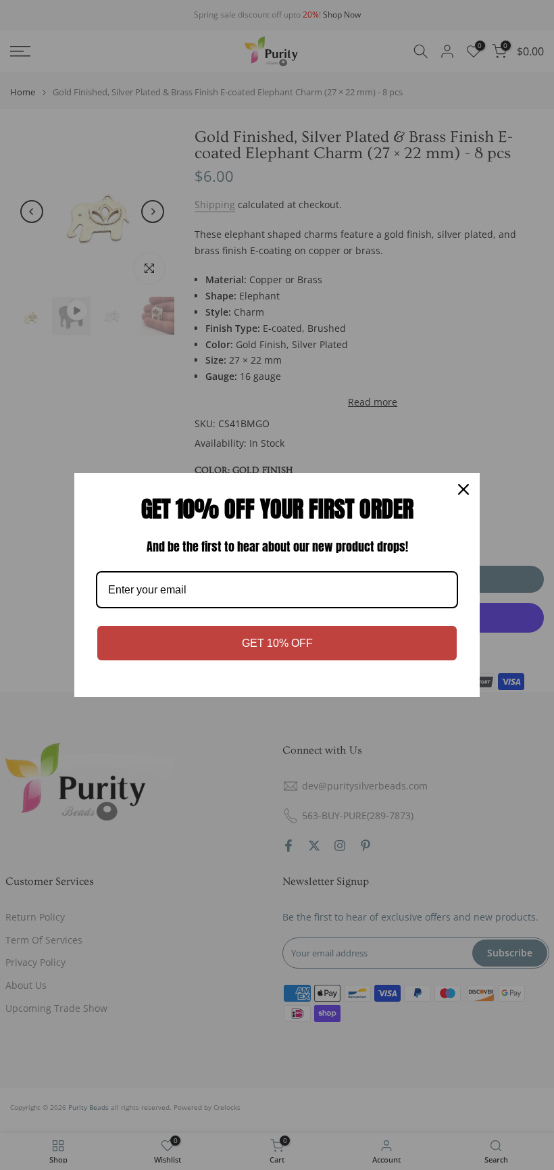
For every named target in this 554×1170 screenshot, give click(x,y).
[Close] (463, 489)
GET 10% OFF (277, 643)
